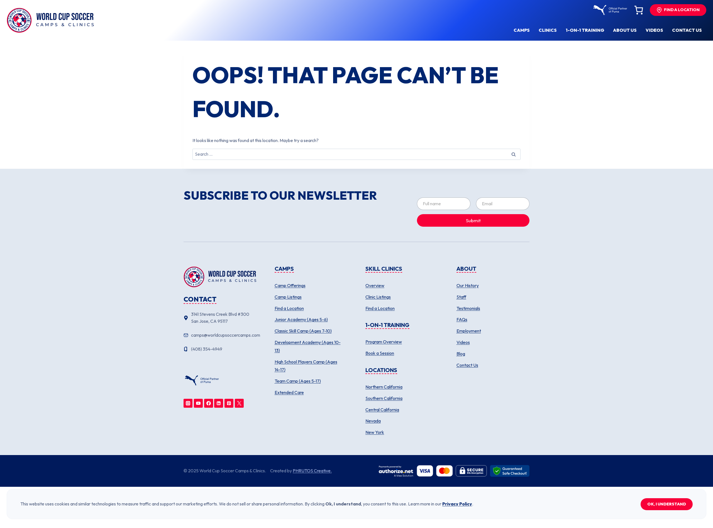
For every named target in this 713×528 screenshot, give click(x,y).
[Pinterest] (228, 403)
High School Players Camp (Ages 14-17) (306, 366)
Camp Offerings (290, 285)
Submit (473, 220)
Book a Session (379, 353)
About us (625, 30)
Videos (654, 30)
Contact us (687, 30)
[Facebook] (208, 403)
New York (374, 432)
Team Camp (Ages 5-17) (298, 381)
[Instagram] (188, 403)
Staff (461, 297)
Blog (460, 353)
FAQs (461, 319)
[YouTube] (198, 403)
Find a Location (289, 308)
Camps (522, 30)
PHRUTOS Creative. (312, 470)
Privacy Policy (457, 504)
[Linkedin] (218, 403)
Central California (382, 409)
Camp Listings (288, 297)
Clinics (548, 30)
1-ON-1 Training (585, 30)
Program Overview (383, 341)
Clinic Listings (378, 297)
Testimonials (468, 308)
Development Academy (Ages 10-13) (308, 346)
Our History (467, 285)
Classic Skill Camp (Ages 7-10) (303, 331)
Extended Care (289, 392)
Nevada (373, 421)
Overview (374, 285)
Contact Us (467, 365)
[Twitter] (239, 403)
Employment (468, 331)
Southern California (383, 398)
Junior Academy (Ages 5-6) (301, 319)
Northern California (383, 387)
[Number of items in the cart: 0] (638, 10)
